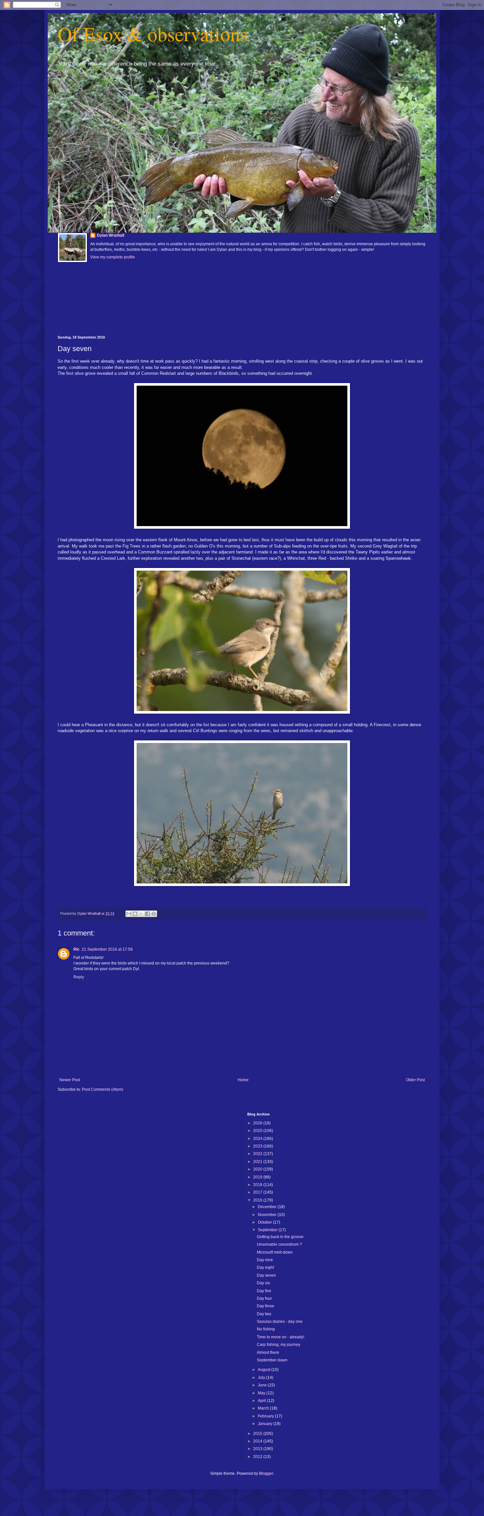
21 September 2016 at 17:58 (107, 949)
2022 (258, 1153)
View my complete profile (112, 257)
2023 (258, 1146)
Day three (265, 1306)
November (268, 1214)
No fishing (266, 1329)
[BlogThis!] (135, 913)
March (264, 1408)
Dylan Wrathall (110, 235)
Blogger (266, 1473)
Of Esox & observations (153, 33)
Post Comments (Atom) (102, 1089)
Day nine (265, 1260)
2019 (258, 1177)
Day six (263, 1283)
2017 (258, 1192)
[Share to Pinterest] (153, 913)
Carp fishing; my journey (278, 1344)
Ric (76, 949)
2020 (258, 1169)
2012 (258, 1456)
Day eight (265, 1267)
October (265, 1222)
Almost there (268, 1352)
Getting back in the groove (280, 1236)
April (262, 1400)
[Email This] (128, 913)
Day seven (266, 1275)
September (268, 1230)
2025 (258, 1130)
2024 (258, 1138)
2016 (258, 1200)
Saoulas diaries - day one (280, 1321)
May (262, 1393)
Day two (264, 1314)
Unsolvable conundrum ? (279, 1244)
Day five (264, 1291)
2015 (258, 1433)
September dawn (272, 1360)
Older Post (415, 1080)
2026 (258, 1123)
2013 (258, 1448)
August (264, 1369)
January (265, 1423)
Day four (264, 1298)
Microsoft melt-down (275, 1252)
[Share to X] (141, 913)
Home (243, 1080)
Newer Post (69, 1080)
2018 (258, 1184)
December (268, 1206)
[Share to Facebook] (147, 913)
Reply (78, 977)
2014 (258, 1441)
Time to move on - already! (280, 1337)
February (266, 1416)
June (263, 1385)
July (262, 1377)
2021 (258, 1161)
